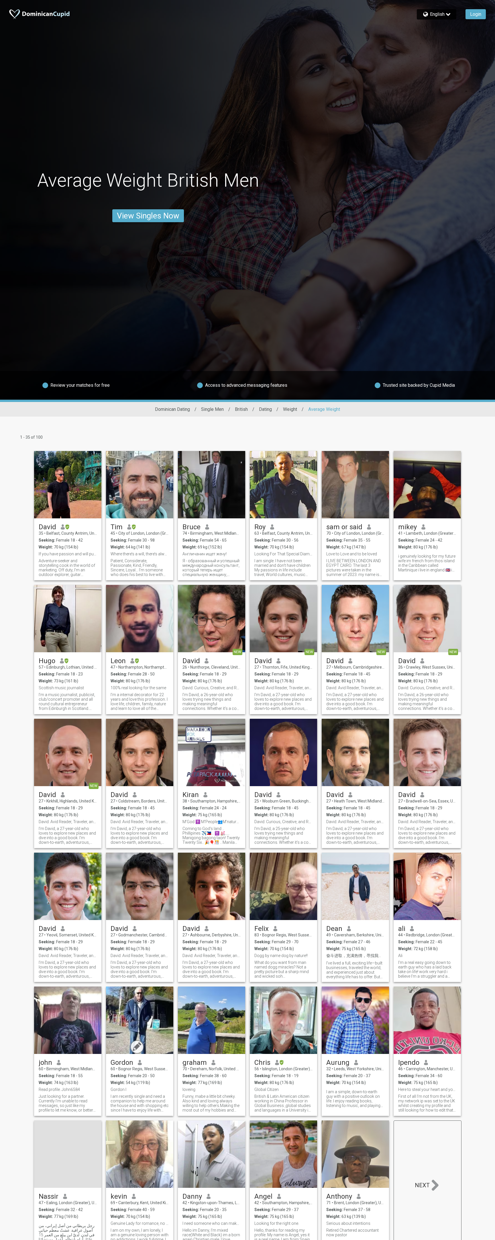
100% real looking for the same (138, 688)
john (45, 1063)
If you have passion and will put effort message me (68, 554)
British (241, 409)
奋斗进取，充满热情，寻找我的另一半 (355, 955)
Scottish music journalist (61, 688)
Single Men (212, 409)
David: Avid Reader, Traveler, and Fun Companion (283, 688)
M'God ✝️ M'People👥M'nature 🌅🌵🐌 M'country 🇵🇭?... (211, 821)
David (47, 527)
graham (194, 1063)
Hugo (47, 661)
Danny (192, 1196)
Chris (262, 1063)
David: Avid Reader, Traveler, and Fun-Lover (355, 821)
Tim (117, 527)
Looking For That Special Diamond (283, 554)
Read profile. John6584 (59, 1089)
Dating (265, 409)
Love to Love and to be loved (351, 554)
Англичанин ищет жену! (204, 554)
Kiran (190, 795)
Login (475, 14)
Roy (260, 527)
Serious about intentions (348, 1223)
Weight (290, 409)
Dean (334, 929)
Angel (263, 1196)
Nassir (48, 1196)
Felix (261, 929)
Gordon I (118, 1089)
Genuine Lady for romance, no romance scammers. (140, 1223)
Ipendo (408, 1063)
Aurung (337, 1063)
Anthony (339, 1196)
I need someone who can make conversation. (211, 1223)
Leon (118, 661)
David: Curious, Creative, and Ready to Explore (211, 688)
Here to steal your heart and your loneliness (427, 1089)
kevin (119, 1196)
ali (401, 929)
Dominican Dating (172, 409)
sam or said (344, 527)
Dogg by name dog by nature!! (281, 955)
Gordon (122, 1063)
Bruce (191, 527)
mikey (407, 527)
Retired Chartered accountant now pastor (352, 1232)
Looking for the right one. (276, 1223)
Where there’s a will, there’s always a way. (140, 554)
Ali (400, 955)
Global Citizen (266, 1089)
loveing (188, 1089)
